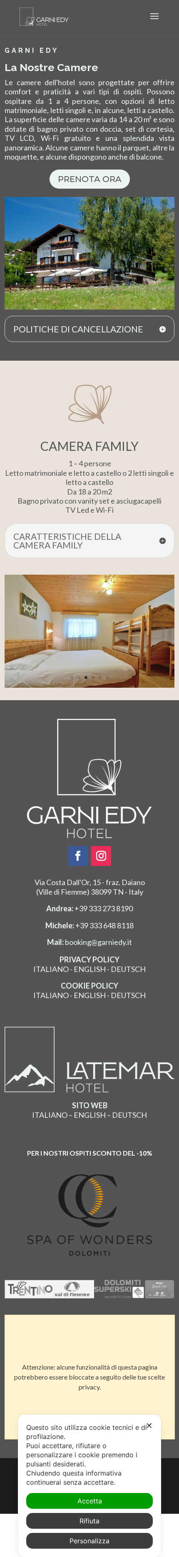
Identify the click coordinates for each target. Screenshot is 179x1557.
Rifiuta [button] (89, 1521)
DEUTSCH (128, 969)
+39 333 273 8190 (89, 908)
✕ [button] (149, 1426)
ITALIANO (51, 969)
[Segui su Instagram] (101, 856)
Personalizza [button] (89, 1541)
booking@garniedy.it (89, 942)
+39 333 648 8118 (89, 925)
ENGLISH (90, 969)
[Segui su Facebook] (78, 856)
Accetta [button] (89, 1501)
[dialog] (89, 1485)
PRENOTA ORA (90, 179)
